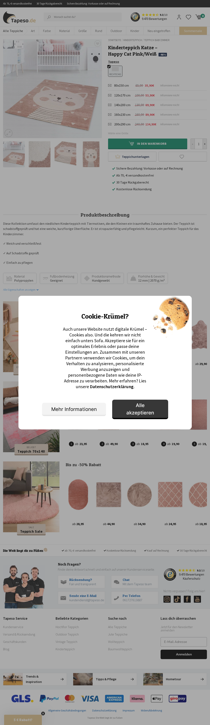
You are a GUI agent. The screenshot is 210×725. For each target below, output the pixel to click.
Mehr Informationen (74, 409)
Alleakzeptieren (140, 409)
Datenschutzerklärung (112, 386)
